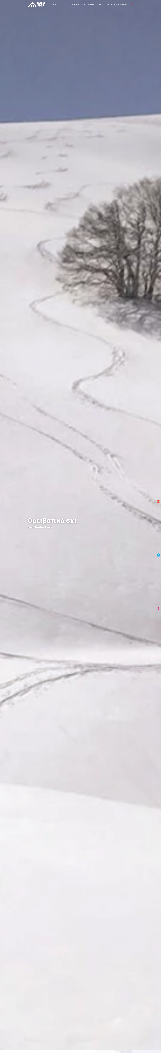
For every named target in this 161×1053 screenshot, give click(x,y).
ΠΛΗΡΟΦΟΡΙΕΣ (64, 4)
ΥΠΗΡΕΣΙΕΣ (90, 4)
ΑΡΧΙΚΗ (55, 4)
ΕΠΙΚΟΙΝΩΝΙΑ (122, 4)
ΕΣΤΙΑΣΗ (107, 4)
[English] (131, 4)
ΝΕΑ (115, 4)
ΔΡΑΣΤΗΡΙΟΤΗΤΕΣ (77, 4)
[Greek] (130, 4)
